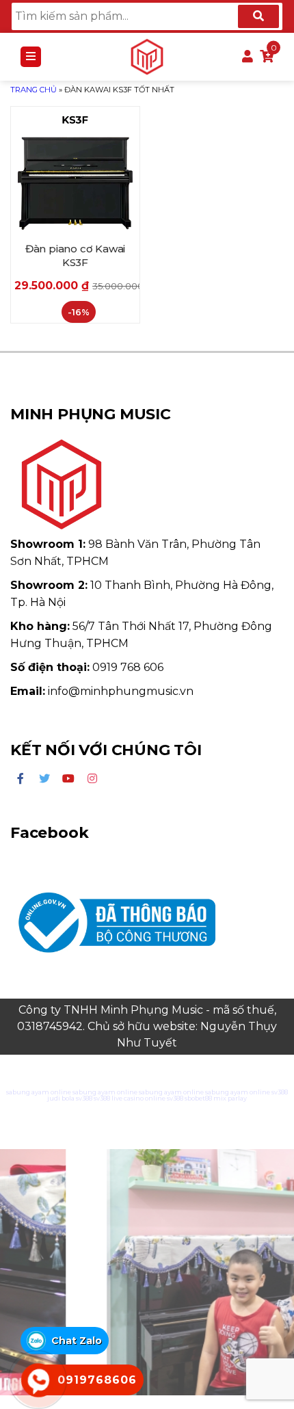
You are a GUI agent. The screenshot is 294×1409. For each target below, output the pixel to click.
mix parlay (230, 1098)
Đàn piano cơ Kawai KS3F (75, 255)
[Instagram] (92, 779)
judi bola (61, 1098)
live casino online (138, 1098)
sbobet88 (198, 1098)
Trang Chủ (33, 89)
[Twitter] (44, 779)
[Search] (258, 16)
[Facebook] (20, 779)
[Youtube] (68, 779)
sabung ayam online (38, 1092)
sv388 (279, 1092)
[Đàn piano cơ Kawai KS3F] (75, 171)
